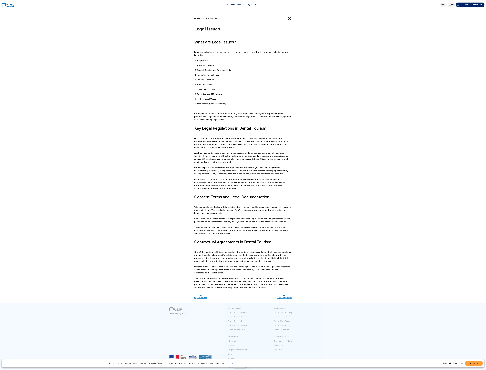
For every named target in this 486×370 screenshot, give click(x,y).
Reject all (447, 363)
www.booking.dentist (240, 368)
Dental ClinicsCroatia (282, 325)
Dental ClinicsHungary (283, 313)
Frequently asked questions (239, 350)
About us (232, 341)
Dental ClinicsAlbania (282, 317)
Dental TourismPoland (237, 330)
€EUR (443, 5)
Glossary (231, 358)
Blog (230, 354)
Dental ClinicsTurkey (282, 321)
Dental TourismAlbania (237, 317)
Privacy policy (279, 345)
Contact (231, 345)
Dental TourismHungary (238, 313)
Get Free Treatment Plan (471, 5)
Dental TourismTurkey (237, 321)
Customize (458, 363)
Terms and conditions (283, 341)
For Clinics (278, 350)
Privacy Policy (230, 363)
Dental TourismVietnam (238, 325)
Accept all (474, 363)
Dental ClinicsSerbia (282, 330)
